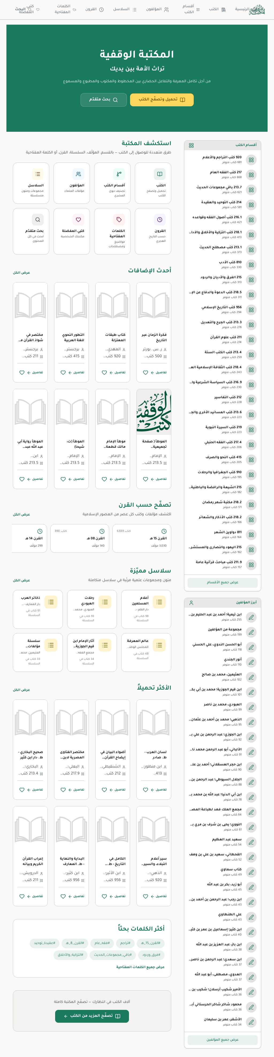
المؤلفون (154, 9)
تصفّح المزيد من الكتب (91, 1016)
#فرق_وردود (151, 955)
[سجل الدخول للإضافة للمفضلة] (145, 372)
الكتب (214, 9)
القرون (91, 9)
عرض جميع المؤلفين (223, 1040)
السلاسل (121, 9)
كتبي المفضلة (26, 10)
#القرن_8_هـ (75, 943)
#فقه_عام (102, 943)
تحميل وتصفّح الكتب (158, 100)
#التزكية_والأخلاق (70, 955)
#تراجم (125, 943)
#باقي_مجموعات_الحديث (113, 955)
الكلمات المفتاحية (62, 10)
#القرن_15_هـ (150, 943)
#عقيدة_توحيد (44, 943)
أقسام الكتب (188, 10)
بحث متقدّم (100, 100)
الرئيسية (242, 9)
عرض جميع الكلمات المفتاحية (140, 967)
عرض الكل (21, 273)
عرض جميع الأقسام (222, 583)
